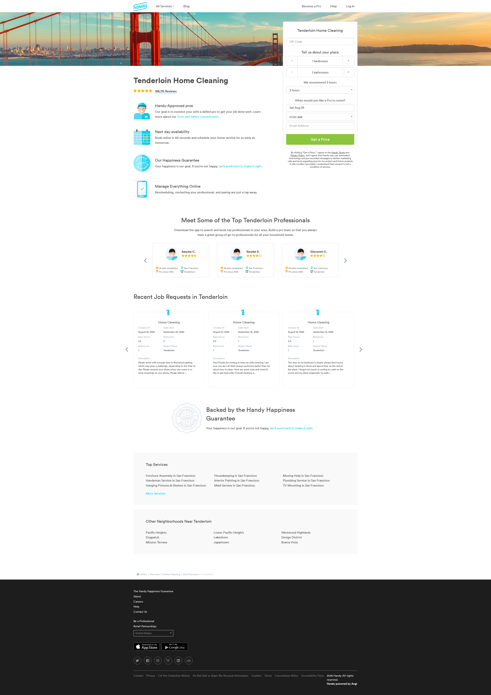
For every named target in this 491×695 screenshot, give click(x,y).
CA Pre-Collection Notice (174, 675)
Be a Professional (143, 621)
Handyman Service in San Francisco (170, 480)
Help (333, 6)
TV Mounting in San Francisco (303, 485)
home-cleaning (171, 574)
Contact (138, 675)
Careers (138, 601)
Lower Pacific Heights (229, 532)
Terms (268, 675)
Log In (350, 6)
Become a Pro (311, 6)
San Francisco (191, 574)
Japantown (221, 542)
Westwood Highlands (296, 532)
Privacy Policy (297, 155)
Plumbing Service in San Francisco (306, 480)
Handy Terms (338, 152)
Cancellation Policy (286, 675)
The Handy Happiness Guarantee (153, 591)
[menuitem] (165, 6)
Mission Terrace (156, 542)
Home (143, 574)
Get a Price (320, 139)
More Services (156, 493)
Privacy (150, 675)
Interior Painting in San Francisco (236, 480)
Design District (291, 537)
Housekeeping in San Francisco (235, 476)
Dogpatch (152, 537)
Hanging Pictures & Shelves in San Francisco (176, 485)
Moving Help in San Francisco (303, 476)
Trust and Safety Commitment (197, 117)
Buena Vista (289, 542)
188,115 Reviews (166, 91)
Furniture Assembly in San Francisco (170, 476)
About (137, 596)
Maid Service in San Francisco (234, 485)
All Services (164, 6)
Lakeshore (221, 537)
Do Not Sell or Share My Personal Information (220, 675)
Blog (186, 6)
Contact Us (140, 611)
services (155, 574)
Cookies (256, 675)
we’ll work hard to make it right (240, 166)
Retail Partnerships (144, 626)
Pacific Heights (156, 532)
